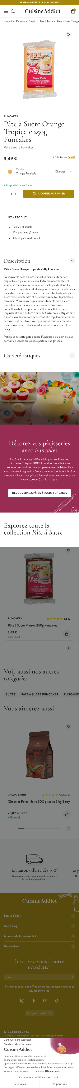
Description (17, 260)
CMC (48, 313)
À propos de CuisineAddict (20, 936)
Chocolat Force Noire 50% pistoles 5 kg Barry (39, 801)
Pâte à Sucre (46, 21)
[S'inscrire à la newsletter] (73, 977)
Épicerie (20, 21)
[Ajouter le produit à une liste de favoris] (68, 35)
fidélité (71, 157)
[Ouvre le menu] (6, 11)
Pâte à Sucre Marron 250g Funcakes (32, 625)
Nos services (11, 946)
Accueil (8, 21)
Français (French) (36, 1013)
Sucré (32, 21)
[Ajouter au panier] (67, 634)
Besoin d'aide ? (12, 916)
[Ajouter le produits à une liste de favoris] (68, 550)
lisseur (19, 293)
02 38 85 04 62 (19, 1032)
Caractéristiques (22, 355)
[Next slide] (68, 648)
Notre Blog (10, 926)
